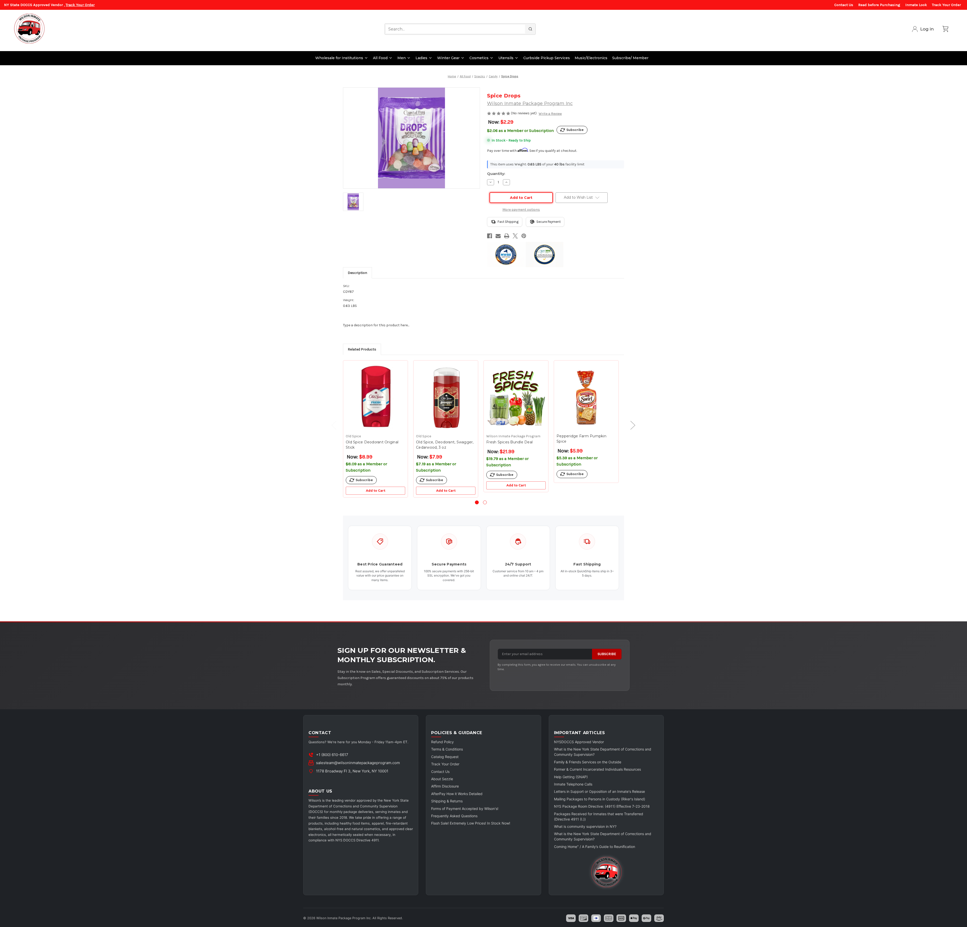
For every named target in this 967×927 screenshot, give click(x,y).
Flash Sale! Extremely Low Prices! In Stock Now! (470, 823)
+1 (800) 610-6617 (332, 754)
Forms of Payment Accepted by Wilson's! (464, 808)
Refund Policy (442, 742)
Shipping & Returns (447, 801)
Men (401, 58)
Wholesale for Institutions (339, 58)
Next (630, 425)
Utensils (505, 58)
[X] (515, 235)
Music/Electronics (591, 58)
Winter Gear (448, 58)
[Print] (506, 235)
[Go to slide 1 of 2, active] (477, 502)
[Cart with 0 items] (945, 29)
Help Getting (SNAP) (571, 777)
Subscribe (607, 654)
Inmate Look (916, 5)
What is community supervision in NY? (585, 826)
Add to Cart (375, 490)
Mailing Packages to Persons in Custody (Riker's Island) (599, 799)
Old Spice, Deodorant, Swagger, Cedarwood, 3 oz (445, 445)
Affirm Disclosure (445, 786)
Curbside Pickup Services (546, 58)
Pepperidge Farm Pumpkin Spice (581, 439)
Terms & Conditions (447, 749)
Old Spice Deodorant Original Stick (372, 445)
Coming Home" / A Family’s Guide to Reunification (594, 846)
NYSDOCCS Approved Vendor (579, 742)
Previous (331, 425)
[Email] (498, 235)
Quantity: (496, 173)
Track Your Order (80, 5)
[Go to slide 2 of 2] (485, 502)
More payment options (521, 209)
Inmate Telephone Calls (573, 784)
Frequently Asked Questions (454, 816)
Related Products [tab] (362, 349)
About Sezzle (442, 779)
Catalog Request (445, 757)
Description (357, 273)
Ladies (421, 58)
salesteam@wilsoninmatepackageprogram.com (358, 762)
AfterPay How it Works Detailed (456, 794)
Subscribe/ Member (630, 58)
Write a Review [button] (550, 114)
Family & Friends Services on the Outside (587, 762)
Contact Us (843, 5)
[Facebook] (489, 235)
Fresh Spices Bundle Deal (509, 442)
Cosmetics (479, 58)
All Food (380, 58)
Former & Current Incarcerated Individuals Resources (597, 769)
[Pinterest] (523, 235)
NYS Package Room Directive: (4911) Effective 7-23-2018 (602, 806)
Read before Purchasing (879, 5)
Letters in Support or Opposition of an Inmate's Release (599, 791)
